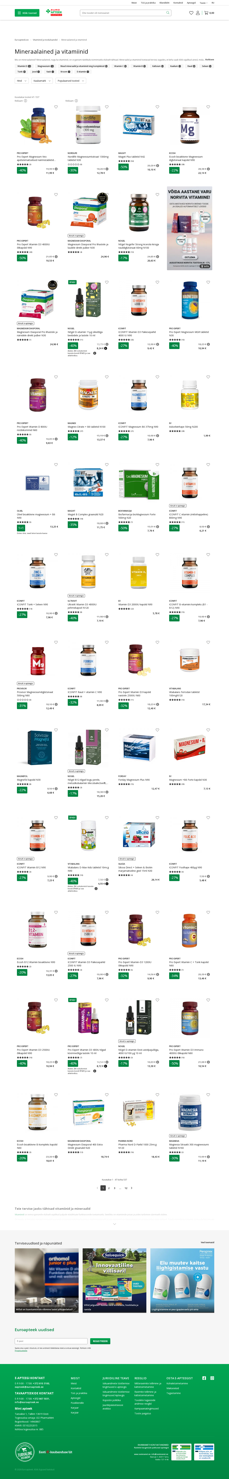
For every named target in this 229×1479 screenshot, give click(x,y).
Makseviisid (172, 1388)
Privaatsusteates (21, 1350)
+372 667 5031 (41, 1398)
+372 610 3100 (41, 1383)
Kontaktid (178, 2)
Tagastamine (173, 1393)
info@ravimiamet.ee (159, 1454)
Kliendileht (164, 2)
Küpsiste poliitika (112, 1400)
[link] (97, 1188)
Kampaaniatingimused (146, 1408)
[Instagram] (212, 1379)
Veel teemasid (207, 1242)
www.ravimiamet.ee (142, 1454)
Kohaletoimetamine (177, 1383)
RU (213, 2)
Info (206, 266)
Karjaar (75, 1407)
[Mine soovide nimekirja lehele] (191, 13)
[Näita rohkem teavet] (114, 1224)
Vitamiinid (19, 1214)
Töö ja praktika (148, 2)
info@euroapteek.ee (27, 1402)
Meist (134, 2)
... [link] (120, 1188)
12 (126, 1188)
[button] (25, 101)
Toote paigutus (142, 1413)
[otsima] (168, 13)
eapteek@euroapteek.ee (29, 1386)
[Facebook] (204, 1379)
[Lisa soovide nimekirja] (56, 107)
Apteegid (191, 2)
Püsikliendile (77, 1402)
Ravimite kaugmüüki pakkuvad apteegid (151, 1448)
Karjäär (75, 1412)
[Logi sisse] (198, 13)
